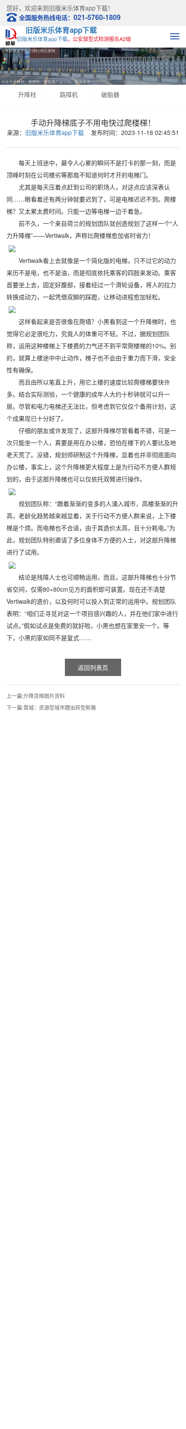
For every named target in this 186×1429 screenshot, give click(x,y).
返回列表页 (93, 667)
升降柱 (27, 94)
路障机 (69, 94)
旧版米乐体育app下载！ (81, 7)
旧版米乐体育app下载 (61, 30)
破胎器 (110, 94)
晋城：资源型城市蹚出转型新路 (59, 707)
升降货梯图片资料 (44, 695)
